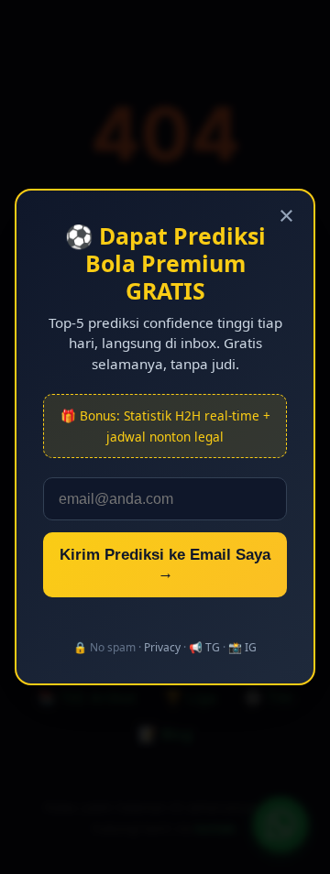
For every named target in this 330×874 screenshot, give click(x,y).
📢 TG (204, 647)
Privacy (162, 647)
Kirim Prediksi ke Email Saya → (165, 564)
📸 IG (242, 647)
